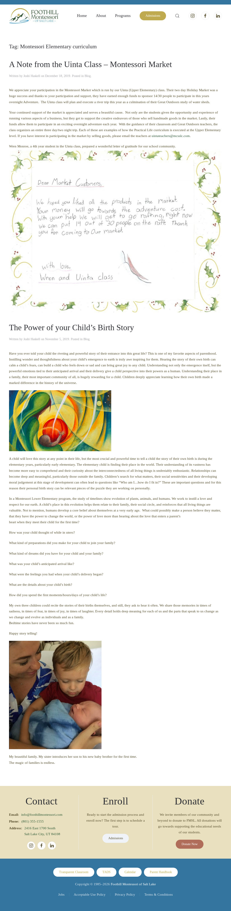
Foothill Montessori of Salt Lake (133, 884)
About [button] (101, 15)
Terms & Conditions (158, 894)
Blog (88, 76)
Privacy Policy (125, 894)
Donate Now (190, 844)
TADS (106, 872)
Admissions (153, 15)
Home (82, 15)
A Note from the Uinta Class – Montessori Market (90, 64)
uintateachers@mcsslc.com (171, 136)
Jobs (61, 894)
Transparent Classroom (73, 872)
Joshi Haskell (31, 76)
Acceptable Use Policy (90, 894)
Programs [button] (123, 15)
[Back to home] (34, 16)
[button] (177, 16)
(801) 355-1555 (32, 821)
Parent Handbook (161, 872)
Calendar (130, 872)
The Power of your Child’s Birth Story (71, 327)
